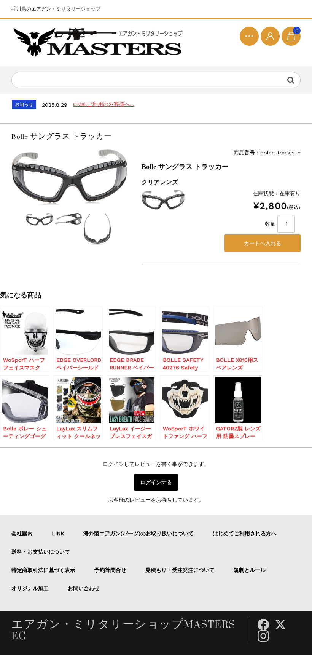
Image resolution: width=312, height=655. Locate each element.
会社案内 (22, 533)
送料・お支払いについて (40, 552)
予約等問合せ (110, 570)
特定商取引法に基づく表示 (43, 570)
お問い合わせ (84, 588)
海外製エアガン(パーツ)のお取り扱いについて (138, 533)
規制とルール (250, 570)
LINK (58, 533)
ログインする (156, 482)
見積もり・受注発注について (180, 570)
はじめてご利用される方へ (245, 533)
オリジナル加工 (30, 588)
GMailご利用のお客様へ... (103, 104)
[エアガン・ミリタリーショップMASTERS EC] (99, 43)
